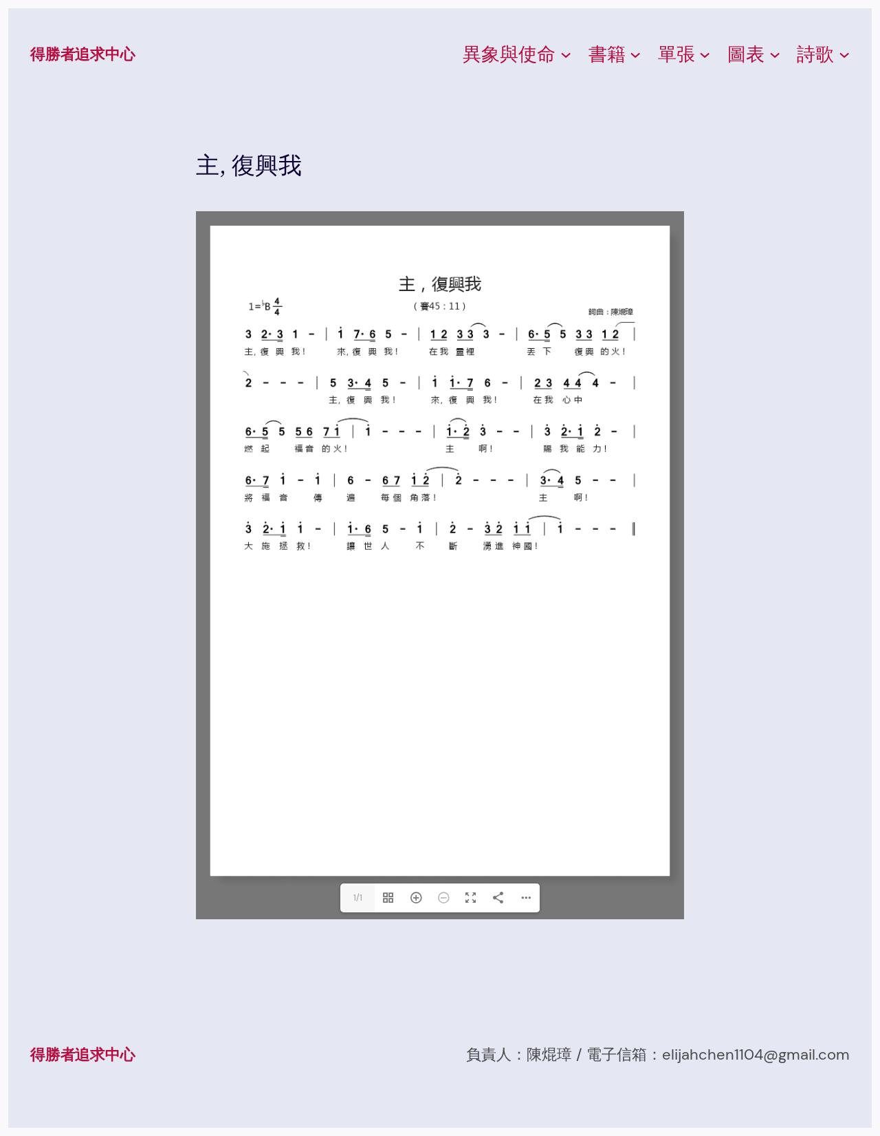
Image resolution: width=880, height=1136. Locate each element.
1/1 (357, 897)
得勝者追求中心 (82, 54)
